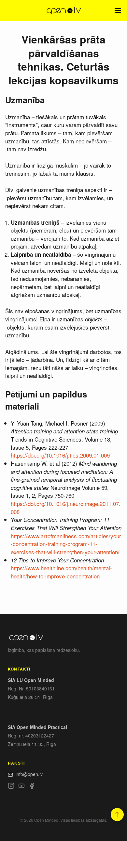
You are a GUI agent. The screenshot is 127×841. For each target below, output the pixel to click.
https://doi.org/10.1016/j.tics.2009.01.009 (60, 455)
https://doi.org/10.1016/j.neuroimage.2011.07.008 (65, 507)
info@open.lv (29, 774)
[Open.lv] (63, 10)
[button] (117, 814)
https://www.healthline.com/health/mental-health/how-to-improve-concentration (61, 572)
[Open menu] (118, 10)
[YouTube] (21, 787)
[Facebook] (32, 787)
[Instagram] (11, 787)
